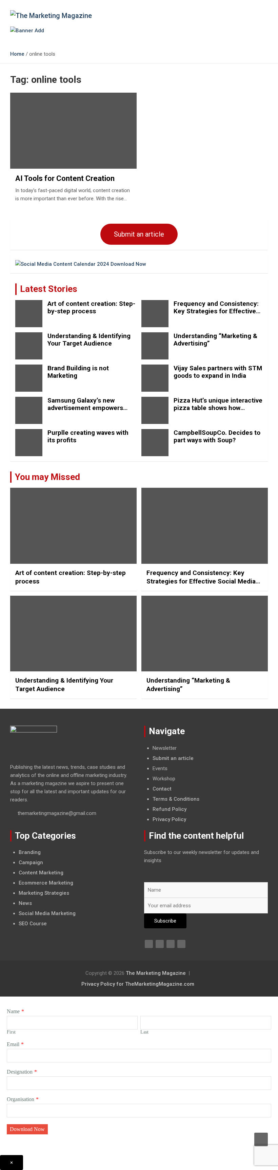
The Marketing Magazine (156, 973)
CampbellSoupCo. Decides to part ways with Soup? (217, 436)
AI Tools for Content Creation (65, 178)
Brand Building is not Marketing (78, 372)
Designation (20, 1072)
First (11, 1032)
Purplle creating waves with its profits (87, 436)
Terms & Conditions (176, 799)
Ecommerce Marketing (46, 883)
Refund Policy (169, 809)
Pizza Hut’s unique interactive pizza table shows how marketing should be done (218, 408)
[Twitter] (160, 944)
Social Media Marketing (47, 913)
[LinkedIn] (170, 944)
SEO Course (33, 924)
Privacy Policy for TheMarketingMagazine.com (137, 984)
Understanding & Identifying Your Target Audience (89, 340)
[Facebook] (149, 944)
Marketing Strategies (44, 893)
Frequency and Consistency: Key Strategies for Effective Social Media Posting (216, 311)
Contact (162, 789)
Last (144, 1032)
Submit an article (139, 234)
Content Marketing (41, 873)
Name (13, 1011)
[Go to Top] (261, 1139)
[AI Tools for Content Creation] (73, 131)
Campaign (31, 862)
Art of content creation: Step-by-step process (91, 307)
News (25, 903)
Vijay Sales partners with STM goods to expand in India (218, 372)
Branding (30, 852)
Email (13, 1044)
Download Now (27, 1129)
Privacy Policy (169, 819)
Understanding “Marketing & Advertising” (215, 340)
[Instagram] (181, 944)
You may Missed (47, 477)
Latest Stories (48, 289)
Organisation (20, 1099)
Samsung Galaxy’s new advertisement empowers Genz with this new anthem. (88, 408)
